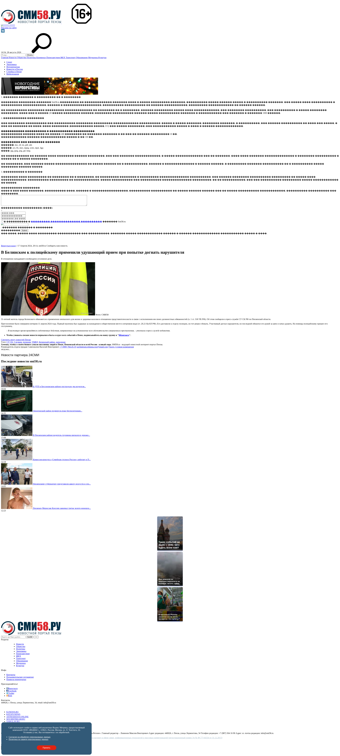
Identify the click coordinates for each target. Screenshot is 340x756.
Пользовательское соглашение (20, 677)
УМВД (35, 342)
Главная (5, 57)
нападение (60, 342)
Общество (22, 57)
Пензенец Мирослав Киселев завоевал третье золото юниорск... (62, 508)
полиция (27, 342)
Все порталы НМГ (9, 707)
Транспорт (71, 57)
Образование (82, 57)
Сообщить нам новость (56, 246)
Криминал (41, 57)
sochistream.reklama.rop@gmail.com (92, 347)
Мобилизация (12, 74)
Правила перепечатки (16, 679)
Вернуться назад (8, 246)
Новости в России (14, 69)
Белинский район (47, 342)
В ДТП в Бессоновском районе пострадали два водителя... (59, 386)
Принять (46, 748)
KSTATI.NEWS (13, 714)
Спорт (9, 62)
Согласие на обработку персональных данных (29, 737)
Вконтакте (13, 688)
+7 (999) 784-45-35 (68, 347)
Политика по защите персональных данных (28, 739)
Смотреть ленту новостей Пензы (16, 340)
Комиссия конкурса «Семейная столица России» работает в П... (62, 459)
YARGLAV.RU (13, 721)
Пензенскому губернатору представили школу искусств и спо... (62, 484)
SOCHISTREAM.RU (15, 719)
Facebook (12, 691)
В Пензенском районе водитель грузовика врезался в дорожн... (61, 435)
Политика (31, 57)
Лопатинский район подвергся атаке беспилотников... (57, 411)
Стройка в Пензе (14, 72)
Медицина (93, 57)
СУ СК (10, 342)
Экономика (11, 64)
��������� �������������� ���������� (66, 221)
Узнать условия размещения (121, 347)
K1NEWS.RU (12, 712)
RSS (10, 696)
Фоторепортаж (13, 67)
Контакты (10, 675)
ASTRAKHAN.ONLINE (17, 717)
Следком (18, 342)
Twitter (11, 693)
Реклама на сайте (9, 28)
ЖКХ (63, 57)
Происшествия (53, 57)
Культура (102, 57)
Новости (13, 57)
